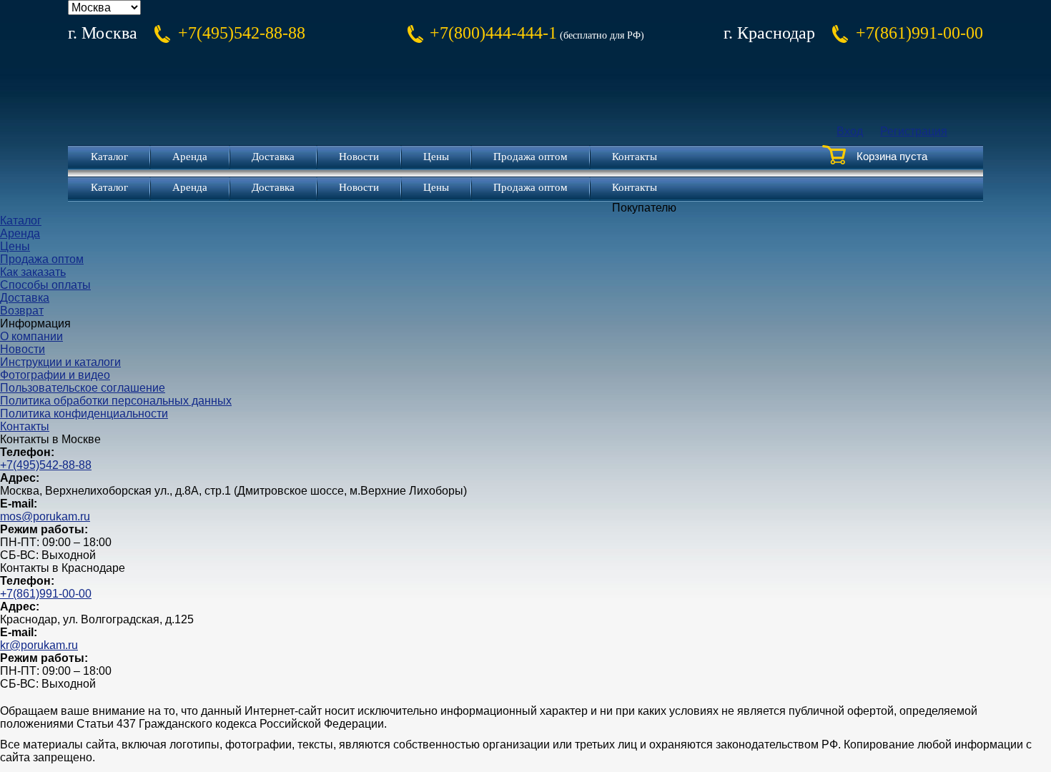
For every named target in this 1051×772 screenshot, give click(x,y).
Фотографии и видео (55, 375)
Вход (850, 131)
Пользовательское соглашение (82, 388)
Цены (436, 156)
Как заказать (33, 272)
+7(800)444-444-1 (493, 33)
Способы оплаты (45, 285)
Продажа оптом (530, 156)
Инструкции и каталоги (60, 362)
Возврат (22, 311)
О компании (31, 336)
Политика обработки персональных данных (116, 401)
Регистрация (913, 131)
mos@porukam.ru (45, 516)
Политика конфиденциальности (84, 413)
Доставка (273, 156)
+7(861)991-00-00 (919, 33)
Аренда (189, 156)
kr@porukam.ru (39, 645)
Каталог (109, 156)
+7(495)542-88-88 (241, 33)
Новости (359, 156)
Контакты (634, 156)
